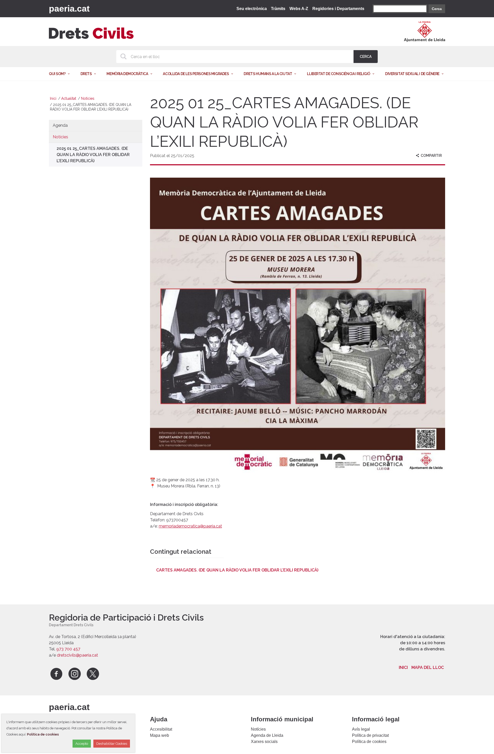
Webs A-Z (298, 8)
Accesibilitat (161, 729)
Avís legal (361, 729)
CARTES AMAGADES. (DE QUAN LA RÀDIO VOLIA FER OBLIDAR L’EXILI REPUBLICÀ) (237, 570)
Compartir (431, 155)
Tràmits (278, 8)
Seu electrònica (251, 8)
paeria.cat (69, 8)
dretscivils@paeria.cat (77, 655)
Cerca (437, 9)
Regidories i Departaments (338, 8)
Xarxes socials (264, 741)
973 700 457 (68, 649)
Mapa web (159, 735)
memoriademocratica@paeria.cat (190, 526)
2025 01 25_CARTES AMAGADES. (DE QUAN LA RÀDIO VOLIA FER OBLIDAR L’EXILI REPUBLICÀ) (93, 154)
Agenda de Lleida (267, 735)
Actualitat (68, 98)
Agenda (60, 125)
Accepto (81, 744)
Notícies (87, 98)
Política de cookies (369, 741)
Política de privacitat (370, 735)
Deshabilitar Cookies (111, 744)
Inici (53, 98)
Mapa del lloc (427, 667)
